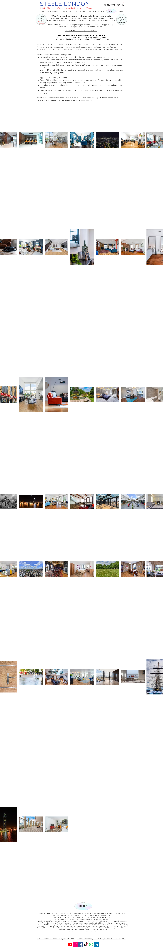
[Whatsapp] (91, 944)
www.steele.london (103, 915)
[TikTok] (85, 944)
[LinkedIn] (96, 944)
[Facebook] (80, 944)
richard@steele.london (74, 931)
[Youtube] (70, 944)
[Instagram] (75, 944)
